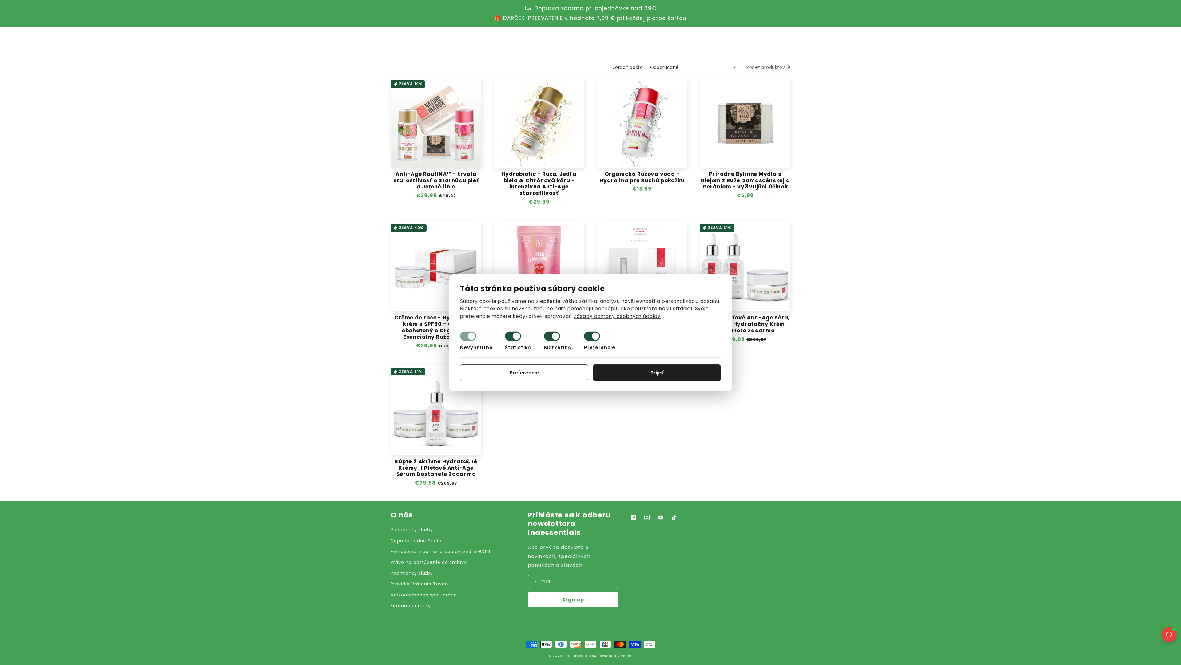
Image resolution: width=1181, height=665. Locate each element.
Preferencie (600, 347)
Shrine (627, 655)
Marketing (558, 347)
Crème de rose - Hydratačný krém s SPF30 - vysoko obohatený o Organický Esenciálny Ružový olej (435, 327)
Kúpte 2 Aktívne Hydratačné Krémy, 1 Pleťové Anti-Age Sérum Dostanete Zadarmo (436, 467)
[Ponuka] (393, 43)
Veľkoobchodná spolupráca (424, 595)
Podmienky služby (412, 530)
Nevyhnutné (476, 347)
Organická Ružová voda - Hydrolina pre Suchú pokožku (641, 177)
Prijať (656, 372)
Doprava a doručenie (416, 541)
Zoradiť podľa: (628, 67)
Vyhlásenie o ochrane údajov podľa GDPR (440, 551)
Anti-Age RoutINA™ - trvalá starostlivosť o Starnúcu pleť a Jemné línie (436, 180)
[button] (760, 43)
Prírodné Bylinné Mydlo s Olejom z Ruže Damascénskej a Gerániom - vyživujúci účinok (745, 180)
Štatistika (518, 347)
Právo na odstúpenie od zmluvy (429, 562)
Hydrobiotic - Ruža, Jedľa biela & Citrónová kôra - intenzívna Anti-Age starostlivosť (539, 183)
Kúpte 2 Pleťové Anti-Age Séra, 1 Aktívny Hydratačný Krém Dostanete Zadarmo (745, 324)
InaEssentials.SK (580, 655)
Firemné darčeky (411, 606)
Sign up (573, 599)
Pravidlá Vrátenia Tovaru (420, 584)
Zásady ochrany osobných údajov (617, 316)
